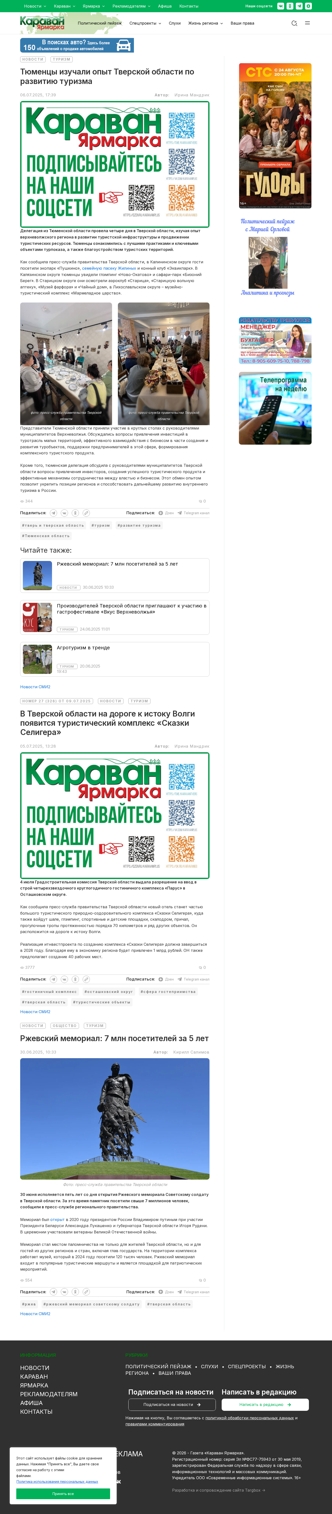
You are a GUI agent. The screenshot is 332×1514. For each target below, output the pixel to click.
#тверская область (44, 1002)
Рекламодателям (49, 1394)
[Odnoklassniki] (290, 6)
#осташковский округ (109, 992)
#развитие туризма (139, 525)
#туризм (101, 525)
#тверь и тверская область (53, 525)
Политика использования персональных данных (57, 1481)
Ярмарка (34, 1385)
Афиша (31, 1402)
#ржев (29, 1304)
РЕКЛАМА (126, 1454)
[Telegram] (299, 6)
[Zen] (308, 6)
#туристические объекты (102, 1002)
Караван (34, 1376)
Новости (33, 59)
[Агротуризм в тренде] (37, 659)
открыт (57, 1219)
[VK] (118, 1482)
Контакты (36, 1411)
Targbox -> (255, 1490)
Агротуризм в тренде (83, 648)
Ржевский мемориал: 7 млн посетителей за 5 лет (117, 564)
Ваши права (174, 1373)
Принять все (63, 1494)
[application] (43, 6)
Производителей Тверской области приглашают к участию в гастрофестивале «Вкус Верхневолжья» (132, 609)
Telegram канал (197, 513)
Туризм (61, 59)
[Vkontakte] (280, 6)
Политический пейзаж (158, 1366)
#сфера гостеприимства (168, 992)
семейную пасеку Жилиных (109, 268)
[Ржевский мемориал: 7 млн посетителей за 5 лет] (37, 575)
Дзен (169, 513)
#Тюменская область (46, 536)
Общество (65, 1026)
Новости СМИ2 (35, 686)
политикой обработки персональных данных (249, 1417)
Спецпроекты (247, 1366)
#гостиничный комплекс (49, 992)
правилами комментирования (154, 1424)
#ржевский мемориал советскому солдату (92, 1304)
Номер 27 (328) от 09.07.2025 (56, 701)
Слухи (209, 1366)
